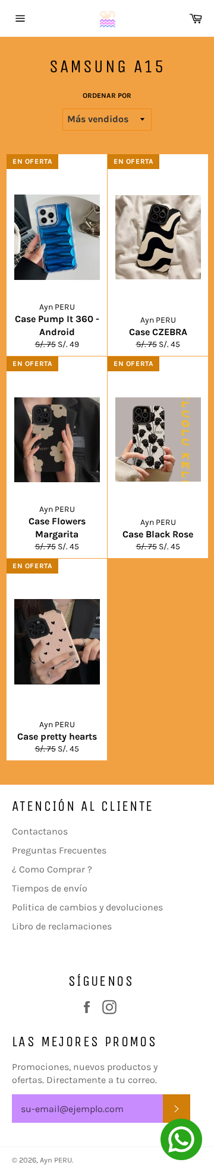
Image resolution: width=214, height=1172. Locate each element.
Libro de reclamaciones (62, 926)
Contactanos (40, 831)
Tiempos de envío (49, 888)
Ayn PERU (56, 1159)
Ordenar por (107, 95)
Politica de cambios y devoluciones (87, 907)
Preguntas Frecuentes (59, 850)
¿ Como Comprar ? (52, 869)
